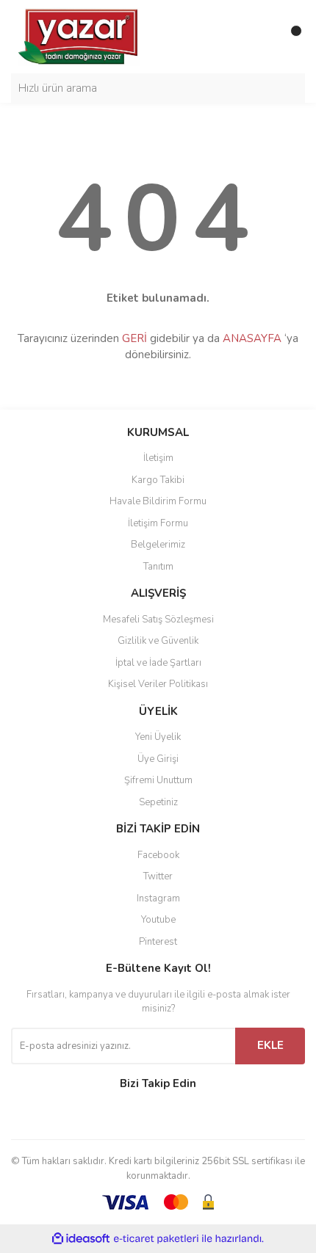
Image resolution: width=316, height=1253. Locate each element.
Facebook (158, 855)
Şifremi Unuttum (158, 780)
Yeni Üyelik (158, 737)
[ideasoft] (80, 1239)
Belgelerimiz (158, 544)
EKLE (270, 1045)
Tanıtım (158, 566)
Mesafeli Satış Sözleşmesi (158, 619)
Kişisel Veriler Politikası (158, 684)
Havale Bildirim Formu (158, 501)
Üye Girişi (158, 759)
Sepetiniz (158, 802)
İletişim (158, 458)
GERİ (134, 338)
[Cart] (290, 36)
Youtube (158, 919)
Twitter (158, 876)
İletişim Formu (158, 523)
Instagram (158, 898)
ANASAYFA (252, 338)
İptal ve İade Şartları (158, 662)
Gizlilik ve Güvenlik (158, 640)
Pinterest (158, 941)
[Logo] (79, 36)
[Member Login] (261, 37)
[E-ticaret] (156, 1239)
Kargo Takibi (158, 480)
